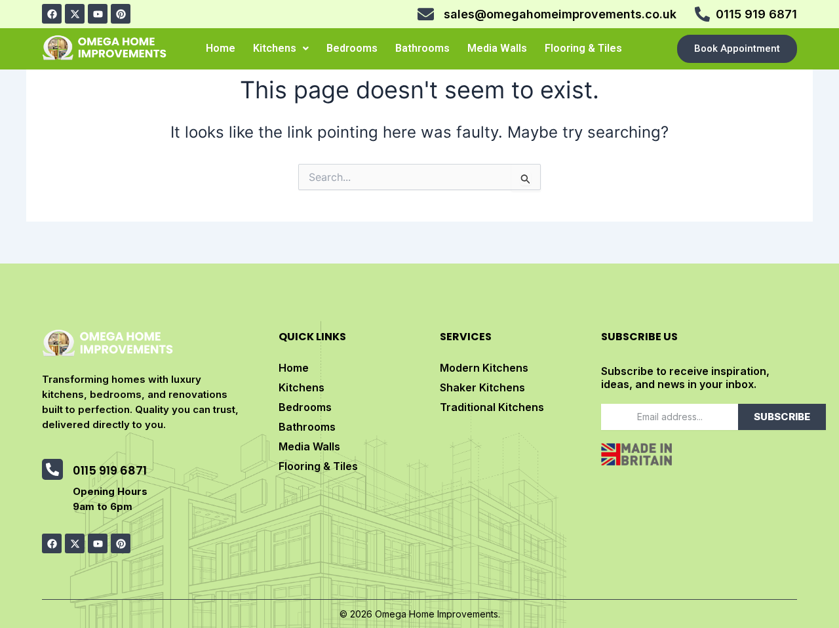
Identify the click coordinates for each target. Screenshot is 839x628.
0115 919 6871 (756, 14)
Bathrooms (422, 48)
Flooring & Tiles (583, 48)
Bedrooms (352, 48)
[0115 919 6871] (702, 14)
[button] (280, 48)
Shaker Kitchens (482, 387)
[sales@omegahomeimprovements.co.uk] (426, 14)
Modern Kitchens (484, 367)
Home (220, 48)
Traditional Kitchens (492, 407)
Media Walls (497, 48)
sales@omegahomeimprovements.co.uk (560, 14)
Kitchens (274, 48)
